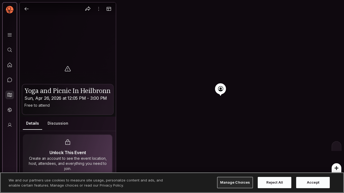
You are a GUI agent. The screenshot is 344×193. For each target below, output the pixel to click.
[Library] (9, 35)
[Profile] (9, 125)
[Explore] (9, 50)
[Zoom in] (336, 168)
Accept (313, 182)
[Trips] (9, 110)
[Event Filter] (336, 146)
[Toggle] (109, 9)
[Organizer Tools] (98, 9)
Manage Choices (235, 182)
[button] (9, 95)
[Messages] (9, 80)
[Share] (88, 9)
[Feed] (9, 65)
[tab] (32, 123)
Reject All (274, 182)
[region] (172, 96)
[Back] (26, 9)
